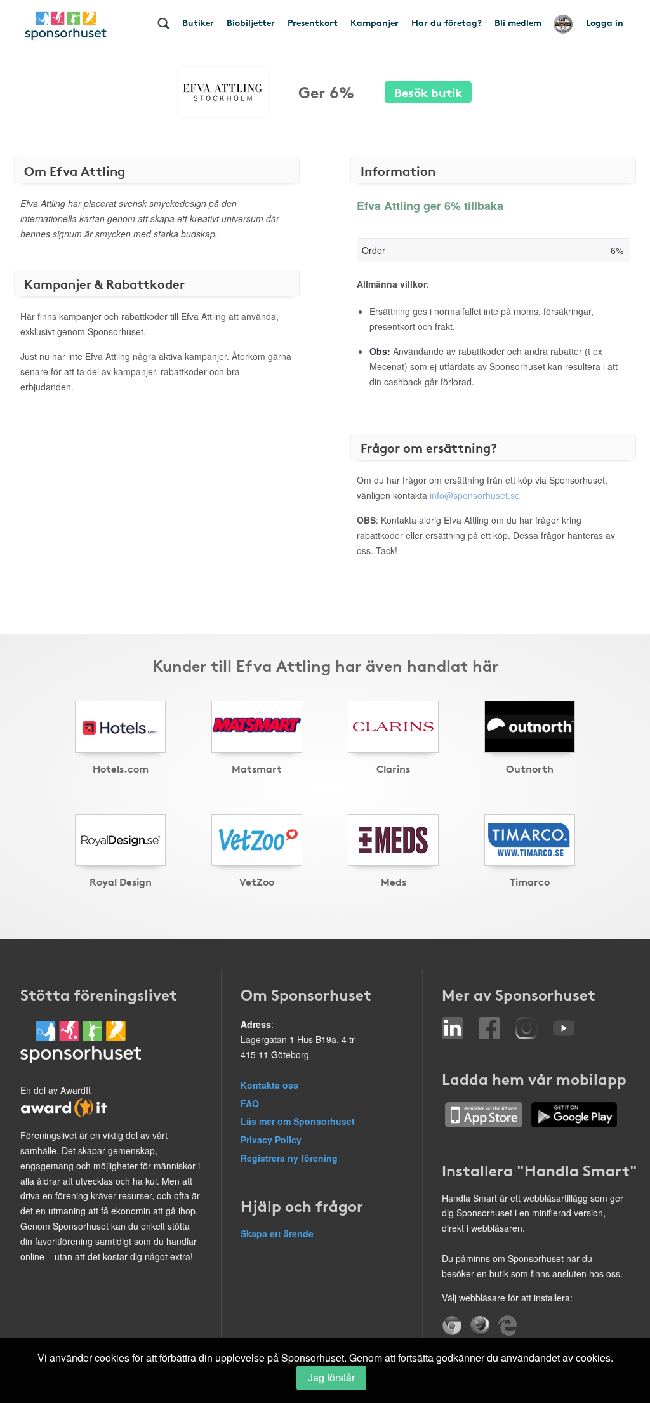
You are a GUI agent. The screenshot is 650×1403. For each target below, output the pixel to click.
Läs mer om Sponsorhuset (298, 1121)
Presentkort (313, 22)
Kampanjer (374, 22)
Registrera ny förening (289, 1158)
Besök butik (428, 91)
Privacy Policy (271, 1139)
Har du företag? (446, 22)
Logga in (604, 22)
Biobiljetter (251, 22)
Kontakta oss (269, 1085)
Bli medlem (517, 22)
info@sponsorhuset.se (475, 495)
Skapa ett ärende (277, 1233)
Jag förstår (331, 1377)
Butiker (198, 22)
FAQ (250, 1103)
